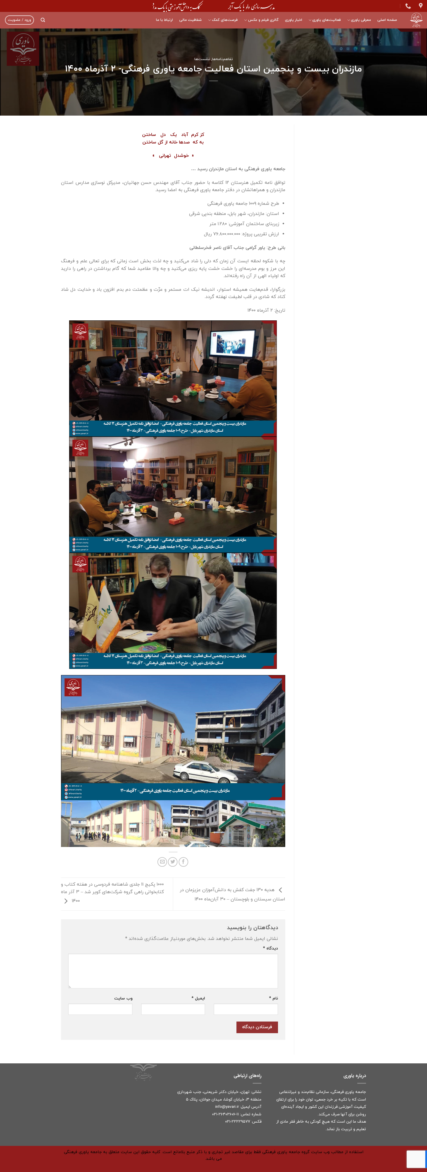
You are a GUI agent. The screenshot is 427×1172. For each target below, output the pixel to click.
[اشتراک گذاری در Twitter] (172, 862)
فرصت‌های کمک (225, 20)
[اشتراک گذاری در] (183, 862)
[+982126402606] (407, 6)
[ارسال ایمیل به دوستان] (162, 862)
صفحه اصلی (387, 20)
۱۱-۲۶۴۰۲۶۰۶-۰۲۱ (225, 1114)
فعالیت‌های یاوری (326, 20)
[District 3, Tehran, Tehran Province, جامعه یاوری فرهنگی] (420, 6)
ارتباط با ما (164, 20)
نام (273, 998)
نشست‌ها (202, 59)
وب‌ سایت (123, 998)
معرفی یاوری (361, 20)
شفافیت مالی (190, 20)
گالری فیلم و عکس (263, 20)
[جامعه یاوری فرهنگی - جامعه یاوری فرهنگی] (414, 20)
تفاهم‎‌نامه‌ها (222, 59)
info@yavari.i (226, 1107)
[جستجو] (43, 20)
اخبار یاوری (293, 20)
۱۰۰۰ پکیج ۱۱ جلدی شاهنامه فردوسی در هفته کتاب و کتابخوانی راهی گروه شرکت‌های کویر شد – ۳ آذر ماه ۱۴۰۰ (112, 892)
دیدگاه (270, 948)
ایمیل (198, 998)
